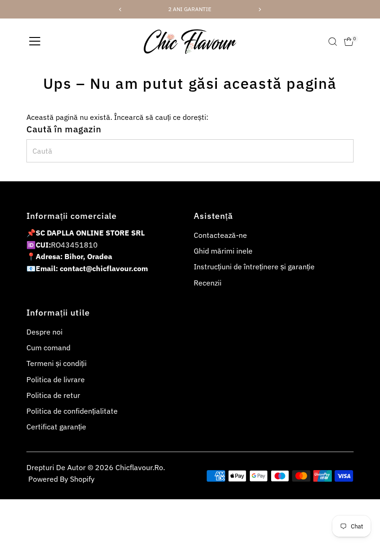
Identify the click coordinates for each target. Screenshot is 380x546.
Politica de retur (53, 395)
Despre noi (44, 331)
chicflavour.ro (139, 467)
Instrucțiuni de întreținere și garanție (254, 266)
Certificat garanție (56, 426)
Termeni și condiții (56, 363)
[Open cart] (349, 41)
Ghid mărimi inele (223, 250)
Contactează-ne (220, 235)
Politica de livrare (55, 379)
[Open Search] (333, 41)
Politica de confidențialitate (72, 411)
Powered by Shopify (61, 479)
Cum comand (48, 347)
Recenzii (208, 282)
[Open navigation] (34, 41)
